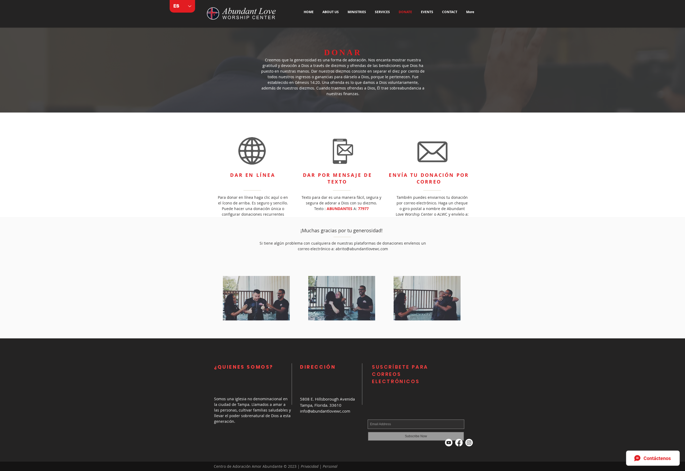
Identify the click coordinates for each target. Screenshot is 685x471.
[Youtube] (448, 442)
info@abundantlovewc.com (325, 411)
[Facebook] (459, 442)
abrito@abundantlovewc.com (362, 248)
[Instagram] (469, 442)
